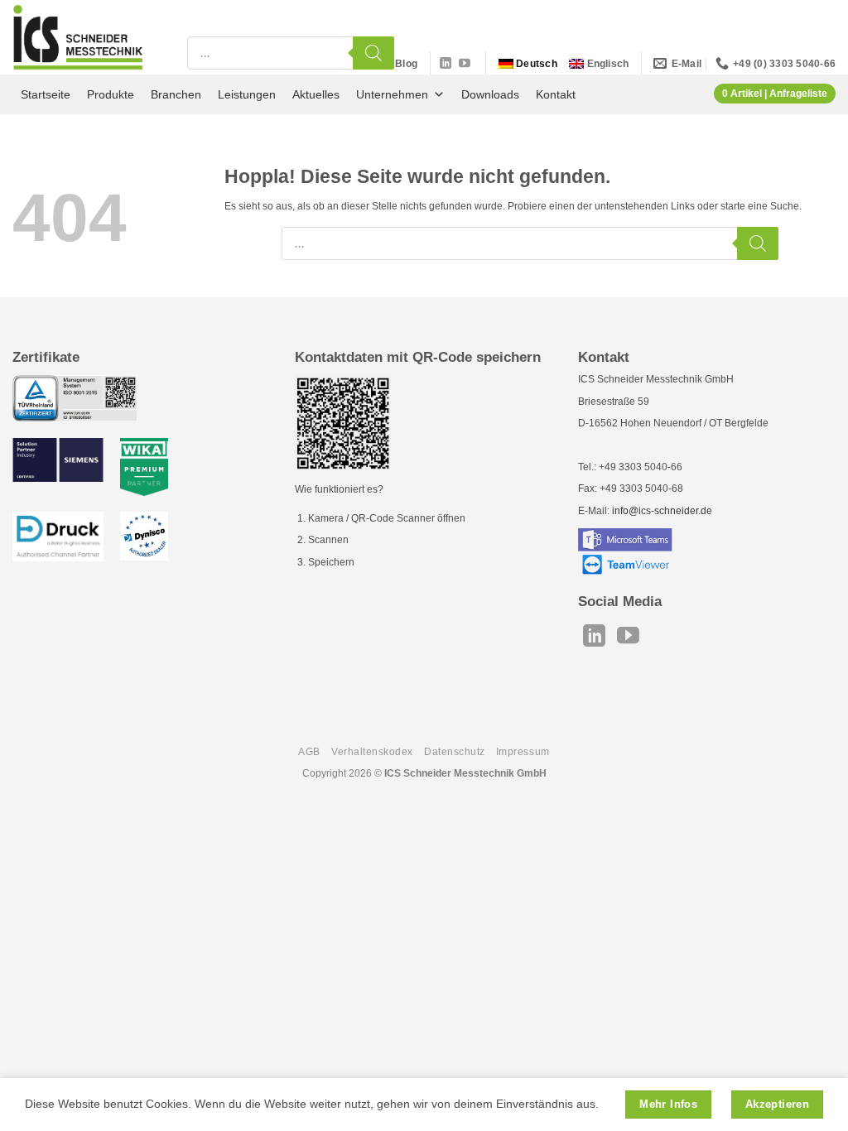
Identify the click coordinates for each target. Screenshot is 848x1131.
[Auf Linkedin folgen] (445, 63)
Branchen (176, 94)
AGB (309, 752)
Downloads (490, 94)
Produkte (110, 94)
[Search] (373, 53)
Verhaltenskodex (372, 752)
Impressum (523, 752)
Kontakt (556, 94)
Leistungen (247, 94)
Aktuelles (316, 94)
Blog (406, 64)
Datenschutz (454, 752)
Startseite (45, 94)
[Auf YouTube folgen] (464, 63)
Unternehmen (392, 94)
